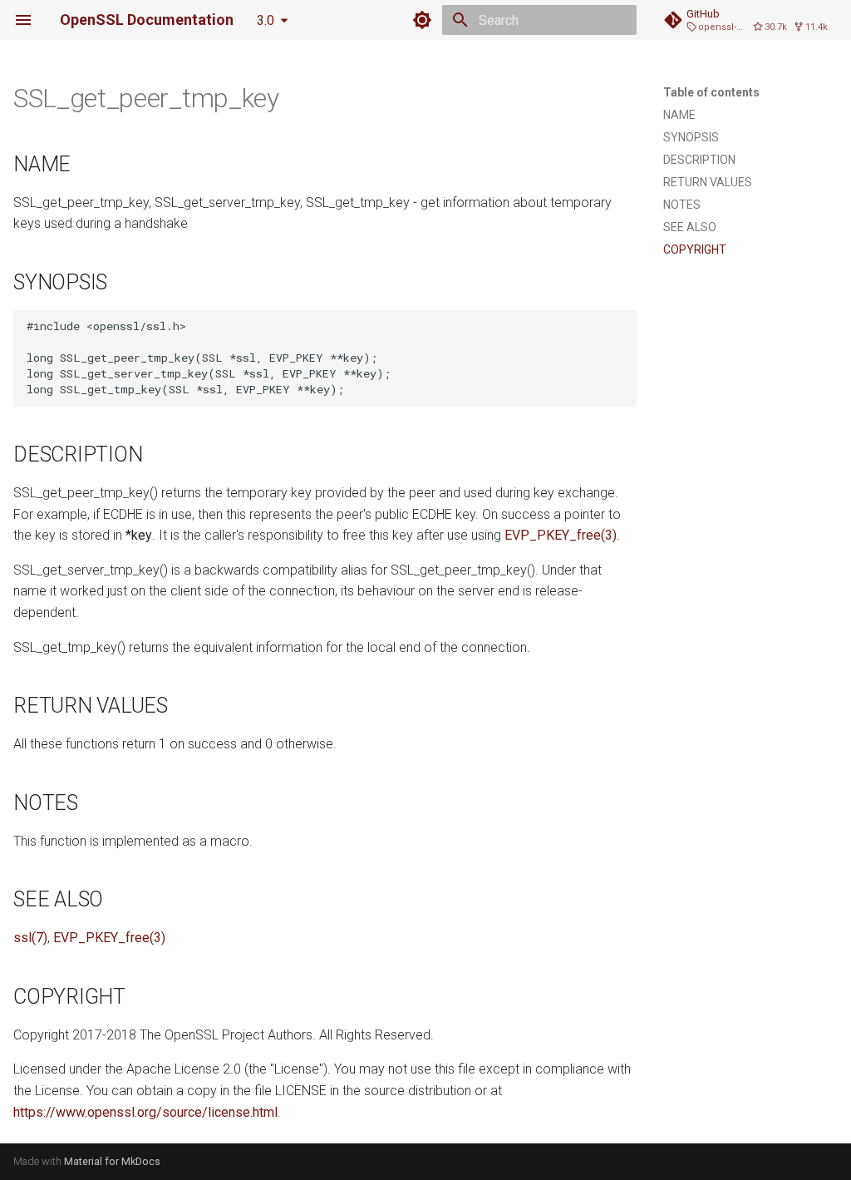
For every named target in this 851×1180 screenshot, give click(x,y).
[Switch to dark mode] (422, 20)
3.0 (265, 20)
